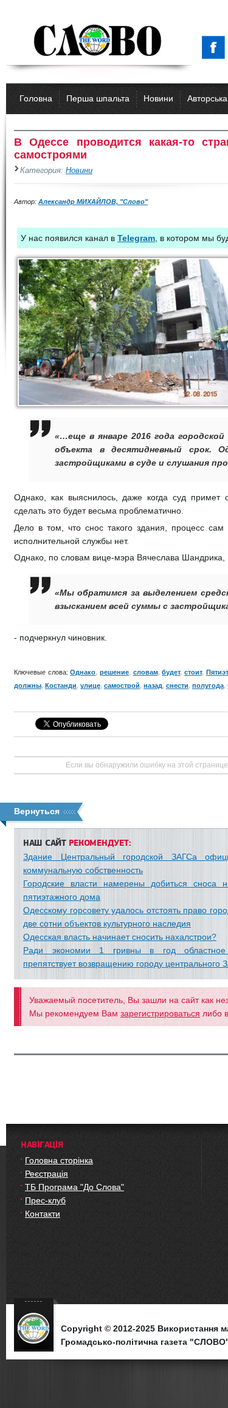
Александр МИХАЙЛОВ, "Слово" (93, 201)
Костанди (61, 685)
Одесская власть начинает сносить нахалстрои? (119, 937)
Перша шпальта (98, 98)
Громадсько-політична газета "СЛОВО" (99, 41)
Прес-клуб (45, 1200)
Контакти (42, 1214)
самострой (122, 685)
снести (177, 685)
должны (27, 685)
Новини (158, 98)
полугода (208, 685)
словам (145, 672)
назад (152, 685)
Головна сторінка (59, 1160)
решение (114, 672)
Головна (35, 98)
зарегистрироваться (160, 1013)
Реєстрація (46, 1173)
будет (171, 672)
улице (90, 685)
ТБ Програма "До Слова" (74, 1187)
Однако (82, 672)
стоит (193, 672)
